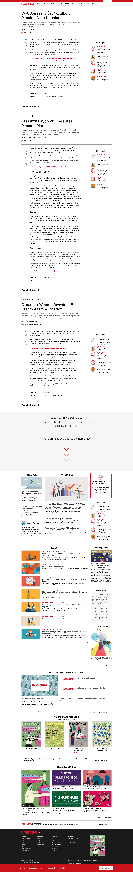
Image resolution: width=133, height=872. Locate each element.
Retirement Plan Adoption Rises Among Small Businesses (31, 508)
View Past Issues (72, 842)
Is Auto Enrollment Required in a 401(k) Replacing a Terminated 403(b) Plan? (103, 65)
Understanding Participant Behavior (38, 698)
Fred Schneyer (32, 29)
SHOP (91, 1)
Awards (67, 3)
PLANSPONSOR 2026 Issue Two (73, 839)
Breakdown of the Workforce (92, 808)
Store (53, 850)
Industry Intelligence (91, 3)
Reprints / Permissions (57, 844)
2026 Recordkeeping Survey (31, 536)
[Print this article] (26, 55)
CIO (22, 862)
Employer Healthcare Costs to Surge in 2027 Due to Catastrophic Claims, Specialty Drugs (104, 50)
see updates (101, 495)
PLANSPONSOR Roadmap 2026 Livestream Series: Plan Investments (100, 565)
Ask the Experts (100, 61)
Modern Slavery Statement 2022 (76, 863)
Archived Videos (25, 850)
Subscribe (70, 844)
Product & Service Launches (53, 566)
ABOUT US (86, 1)
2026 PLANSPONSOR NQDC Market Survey (101, 659)
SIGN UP (109, 1)
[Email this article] (26, 40)
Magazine (80, 3)
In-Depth (46, 3)
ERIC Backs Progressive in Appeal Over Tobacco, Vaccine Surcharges (64, 631)
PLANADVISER (27, 862)
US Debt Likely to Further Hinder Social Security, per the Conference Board (31, 493)
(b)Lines (39, 840)
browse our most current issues (66, 719)
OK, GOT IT (106, 868)
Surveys (60, 3)
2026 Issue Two (31, 748)
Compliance (25, 8)
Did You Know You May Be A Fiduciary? (32, 809)
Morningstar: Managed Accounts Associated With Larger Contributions (64, 593)
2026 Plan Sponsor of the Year (61, 786)
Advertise (54, 848)
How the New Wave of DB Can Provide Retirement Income (65, 505)
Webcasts (24, 696)
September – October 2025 (102, 749)
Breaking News (40, 844)
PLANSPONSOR (36, 862)
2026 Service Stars (58, 808)
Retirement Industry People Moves (59, 519)
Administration (26, 116)
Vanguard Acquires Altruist (102, 57)
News (38, 3)
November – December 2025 (78, 749)
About (53, 838)
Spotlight (39, 842)
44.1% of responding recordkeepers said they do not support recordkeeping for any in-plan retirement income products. (31, 530)
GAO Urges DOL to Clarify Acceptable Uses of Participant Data (104, 72)
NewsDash (39, 838)
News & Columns (25, 838)
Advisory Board (56, 842)
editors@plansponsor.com (37, 137)
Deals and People (101, 55)
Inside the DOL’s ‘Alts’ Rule (91, 786)
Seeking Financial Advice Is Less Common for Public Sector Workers (104, 79)
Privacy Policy (55, 846)
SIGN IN (105, 1)
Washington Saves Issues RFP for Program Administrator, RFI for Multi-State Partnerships (63, 529)
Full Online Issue (31, 751)
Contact (54, 840)
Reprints (62, 96)
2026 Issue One (54, 748)
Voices (53, 3)
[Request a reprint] (26, 52)
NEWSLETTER (96, 1)
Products (45, 564)
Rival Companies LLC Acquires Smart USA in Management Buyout (65, 606)
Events (73, 3)
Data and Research (101, 46)
